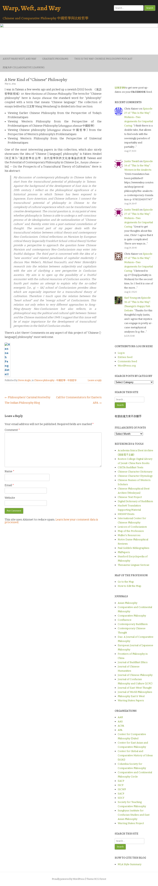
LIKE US (120, 87)
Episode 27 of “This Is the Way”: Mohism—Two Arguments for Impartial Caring (138, 117)
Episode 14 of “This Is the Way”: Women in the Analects (138, 165)
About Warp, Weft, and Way (19, 58)
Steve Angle (24, 380)
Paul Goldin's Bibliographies (133, 548)
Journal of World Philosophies (135, 692)
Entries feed (125, 357)
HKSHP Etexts (126, 514)
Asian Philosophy (127, 602)
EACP (121, 780)
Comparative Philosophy (132, 615)
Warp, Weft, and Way (32, 8)
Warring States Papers (131, 700)
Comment (12, 430)
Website (10, 497)
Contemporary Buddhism (133, 624)
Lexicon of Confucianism (132, 526)
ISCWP (122, 789)
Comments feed (127, 361)
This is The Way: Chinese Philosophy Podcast (103, 58)
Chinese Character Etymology (135, 475)
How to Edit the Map (129, 585)
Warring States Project (131, 823)
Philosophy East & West (131, 696)
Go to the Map (126, 581)
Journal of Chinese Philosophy (135, 675)
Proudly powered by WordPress (68, 879)
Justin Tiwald (131, 161)
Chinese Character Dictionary (135, 471)
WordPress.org (127, 365)
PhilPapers (124, 552)
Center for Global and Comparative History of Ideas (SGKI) (135, 755)
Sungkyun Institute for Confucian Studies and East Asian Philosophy (134, 814)
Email (9, 485)
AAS (120, 721)
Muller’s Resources (129, 535)
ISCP (120, 785)
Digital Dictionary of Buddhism (135, 501)
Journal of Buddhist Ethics (133, 662)
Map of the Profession (131, 531)
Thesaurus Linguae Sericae (133, 564)
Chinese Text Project (130, 497)
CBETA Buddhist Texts (130, 467)
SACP (121, 793)
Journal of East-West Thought (135, 687)
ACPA (121, 725)
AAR (120, 717)
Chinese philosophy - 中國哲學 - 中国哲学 (55, 380)
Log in (121, 352)
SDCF (121, 797)
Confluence (124, 619)
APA (120, 730)
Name (9, 471)
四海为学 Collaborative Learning (24, 67)
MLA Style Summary (129, 864)
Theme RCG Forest (96, 879)
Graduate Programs (55, 58)
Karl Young (130, 297)
